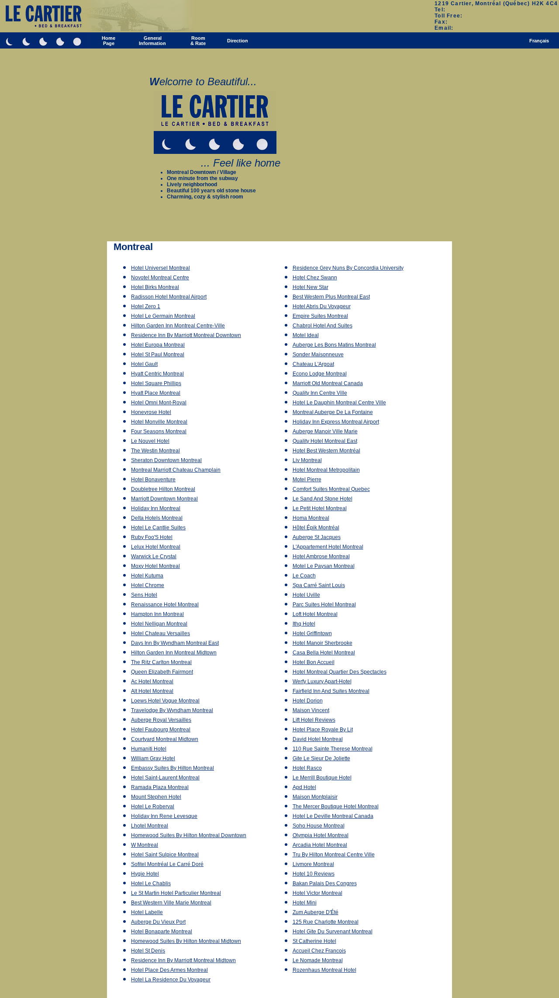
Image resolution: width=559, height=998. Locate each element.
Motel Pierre (307, 479)
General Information (152, 40)
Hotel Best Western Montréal (326, 451)
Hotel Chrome (147, 585)
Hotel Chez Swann (315, 278)
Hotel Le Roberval (152, 806)
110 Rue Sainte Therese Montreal (333, 749)
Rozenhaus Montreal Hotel (324, 970)
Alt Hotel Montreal (152, 691)
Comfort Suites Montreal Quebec (331, 489)
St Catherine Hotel (314, 941)
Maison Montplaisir (315, 797)
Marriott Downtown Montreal (164, 499)
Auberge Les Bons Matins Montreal (334, 345)
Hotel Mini (305, 903)
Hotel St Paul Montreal (157, 354)
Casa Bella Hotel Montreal (324, 653)
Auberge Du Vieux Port (158, 922)
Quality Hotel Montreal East (325, 441)
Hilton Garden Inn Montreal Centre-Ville (178, 326)
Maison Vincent (311, 710)
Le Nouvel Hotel (150, 441)
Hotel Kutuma (147, 576)
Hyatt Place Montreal (155, 393)
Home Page (108, 40)
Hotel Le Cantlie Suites (158, 528)
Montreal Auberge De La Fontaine (333, 412)
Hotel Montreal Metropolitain (326, 470)
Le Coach (304, 576)
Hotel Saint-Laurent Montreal (165, 778)
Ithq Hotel (304, 624)
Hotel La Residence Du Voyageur (170, 980)
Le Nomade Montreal (318, 960)
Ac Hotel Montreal (152, 681)
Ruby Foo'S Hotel (152, 537)
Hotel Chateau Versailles (160, 633)
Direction (237, 40)
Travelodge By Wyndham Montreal (172, 710)
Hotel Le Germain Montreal (163, 316)
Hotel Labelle (147, 912)
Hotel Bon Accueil (314, 662)
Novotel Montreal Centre (160, 278)
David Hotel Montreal (318, 739)
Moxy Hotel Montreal (155, 566)
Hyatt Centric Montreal (157, 374)
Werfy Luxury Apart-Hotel (322, 681)
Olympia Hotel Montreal (321, 835)
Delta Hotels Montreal (157, 518)
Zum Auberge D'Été (315, 912)
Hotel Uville (306, 595)
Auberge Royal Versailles (161, 720)
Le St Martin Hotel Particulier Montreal (176, 893)
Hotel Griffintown (312, 633)
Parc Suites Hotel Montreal (324, 605)
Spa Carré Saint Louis (319, 585)
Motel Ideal (306, 335)
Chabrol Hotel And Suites (322, 326)
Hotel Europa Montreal (158, 345)
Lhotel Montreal (149, 826)
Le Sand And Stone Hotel (322, 499)
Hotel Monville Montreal (159, 422)
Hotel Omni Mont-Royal (158, 403)
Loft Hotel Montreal (315, 614)
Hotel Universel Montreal (160, 268)
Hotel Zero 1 (145, 306)
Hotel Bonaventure (153, 479)
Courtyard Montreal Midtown (164, 739)
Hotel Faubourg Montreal (160, 730)
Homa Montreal (311, 518)
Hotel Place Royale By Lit (323, 730)
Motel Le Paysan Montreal (324, 566)
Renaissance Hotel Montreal (165, 605)
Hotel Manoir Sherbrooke (322, 643)
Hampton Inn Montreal (157, 614)
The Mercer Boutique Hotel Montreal (336, 806)
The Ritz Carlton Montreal (161, 662)
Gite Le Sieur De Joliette (321, 758)
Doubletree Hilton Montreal (163, 489)
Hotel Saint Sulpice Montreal (165, 855)
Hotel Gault (144, 364)
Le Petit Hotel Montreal (320, 508)
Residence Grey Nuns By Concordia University (348, 268)
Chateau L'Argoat (313, 364)
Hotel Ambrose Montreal (321, 556)
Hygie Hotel (145, 874)
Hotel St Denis (148, 951)
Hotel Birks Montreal (155, 287)
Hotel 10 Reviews (314, 874)
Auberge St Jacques (317, 537)
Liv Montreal (307, 460)
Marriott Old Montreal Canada (328, 383)
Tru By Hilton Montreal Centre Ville (334, 855)
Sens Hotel (144, 595)
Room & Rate (198, 40)
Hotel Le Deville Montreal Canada (333, 816)
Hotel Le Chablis (151, 883)
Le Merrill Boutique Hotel (322, 778)
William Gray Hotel (153, 758)
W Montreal (144, 845)
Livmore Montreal (313, 864)
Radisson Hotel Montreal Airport (169, 297)
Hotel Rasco (307, 768)
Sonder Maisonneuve (318, 354)
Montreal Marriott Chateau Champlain (176, 470)
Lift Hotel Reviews (314, 720)
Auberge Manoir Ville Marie (325, 431)
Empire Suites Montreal (320, 316)
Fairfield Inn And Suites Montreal (331, 691)
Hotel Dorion (308, 701)
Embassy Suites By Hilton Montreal (172, 768)
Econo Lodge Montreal (320, 374)
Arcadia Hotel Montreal (320, 845)
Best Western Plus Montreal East (331, 297)
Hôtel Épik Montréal (316, 528)
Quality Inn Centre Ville (320, 393)
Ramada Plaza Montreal (160, 787)
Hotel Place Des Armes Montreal (169, 970)
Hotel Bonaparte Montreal (161, 931)
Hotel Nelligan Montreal (159, 624)
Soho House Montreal (319, 826)
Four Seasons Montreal (158, 431)
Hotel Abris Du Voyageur (322, 306)
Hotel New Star (310, 287)
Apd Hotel (304, 787)
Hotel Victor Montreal (317, 893)
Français (539, 40)
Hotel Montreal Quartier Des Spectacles (339, 672)
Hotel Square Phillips (156, 383)
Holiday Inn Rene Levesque (164, 816)
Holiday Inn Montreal (155, 508)
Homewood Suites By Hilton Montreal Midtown (186, 941)
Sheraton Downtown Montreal (166, 460)
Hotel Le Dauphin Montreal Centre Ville (339, 403)
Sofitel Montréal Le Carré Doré (167, 864)
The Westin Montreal (155, 451)
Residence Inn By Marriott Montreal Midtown (183, 960)
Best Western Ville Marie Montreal (171, 903)
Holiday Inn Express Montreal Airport (336, 422)
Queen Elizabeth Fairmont (162, 672)
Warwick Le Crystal (153, 556)
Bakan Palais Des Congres (325, 883)
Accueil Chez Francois (319, 951)
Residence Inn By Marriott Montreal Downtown (186, 335)
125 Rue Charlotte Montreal (326, 922)
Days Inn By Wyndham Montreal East (175, 643)
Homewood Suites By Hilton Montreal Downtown (188, 835)
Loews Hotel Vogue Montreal (165, 701)
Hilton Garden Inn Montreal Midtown (174, 653)
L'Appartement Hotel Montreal (328, 547)
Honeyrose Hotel (151, 412)
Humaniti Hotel (148, 749)
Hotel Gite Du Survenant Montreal (333, 931)
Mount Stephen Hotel (156, 797)
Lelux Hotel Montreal (155, 547)
